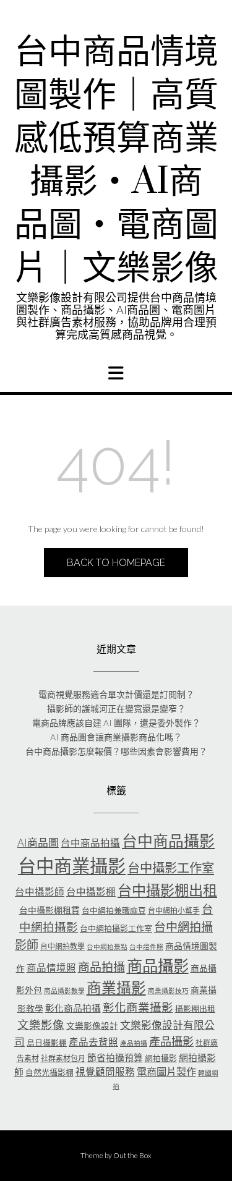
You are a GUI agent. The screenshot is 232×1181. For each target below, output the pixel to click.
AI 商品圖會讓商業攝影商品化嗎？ (116, 737)
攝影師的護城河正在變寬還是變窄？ (116, 708)
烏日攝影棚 (47, 1043)
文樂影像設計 (92, 1025)
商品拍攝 (101, 967)
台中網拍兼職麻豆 (114, 910)
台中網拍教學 (62, 946)
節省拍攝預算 (115, 1057)
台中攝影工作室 (170, 867)
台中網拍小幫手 (174, 910)
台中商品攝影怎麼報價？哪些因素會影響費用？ (116, 751)
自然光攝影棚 (49, 1072)
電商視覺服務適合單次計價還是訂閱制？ (116, 694)
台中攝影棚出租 (167, 890)
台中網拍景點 (107, 946)
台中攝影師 (39, 891)
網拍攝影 (161, 1058)
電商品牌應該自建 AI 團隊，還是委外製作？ (116, 722)
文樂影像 (40, 1024)
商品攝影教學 (64, 990)
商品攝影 (158, 965)
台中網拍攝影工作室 (116, 928)
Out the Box (132, 1155)
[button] (116, 373)
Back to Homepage (116, 563)
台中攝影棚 (91, 891)
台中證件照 (146, 946)
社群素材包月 (63, 1058)
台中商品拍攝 (90, 843)
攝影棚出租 (195, 1009)
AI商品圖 (38, 842)
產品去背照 (93, 1042)
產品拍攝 (133, 1043)
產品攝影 (171, 1041)
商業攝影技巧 (168, 990)
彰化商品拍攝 (73, 1008)
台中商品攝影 (168, 840)
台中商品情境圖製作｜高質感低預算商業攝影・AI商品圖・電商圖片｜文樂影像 (116, 160)
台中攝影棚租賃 (49, 910)
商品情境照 (51, 967)
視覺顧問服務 (105, 1071)
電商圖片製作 (166, 1071)
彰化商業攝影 (138, 1007)
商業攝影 (116, 987)
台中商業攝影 (72, 865)
